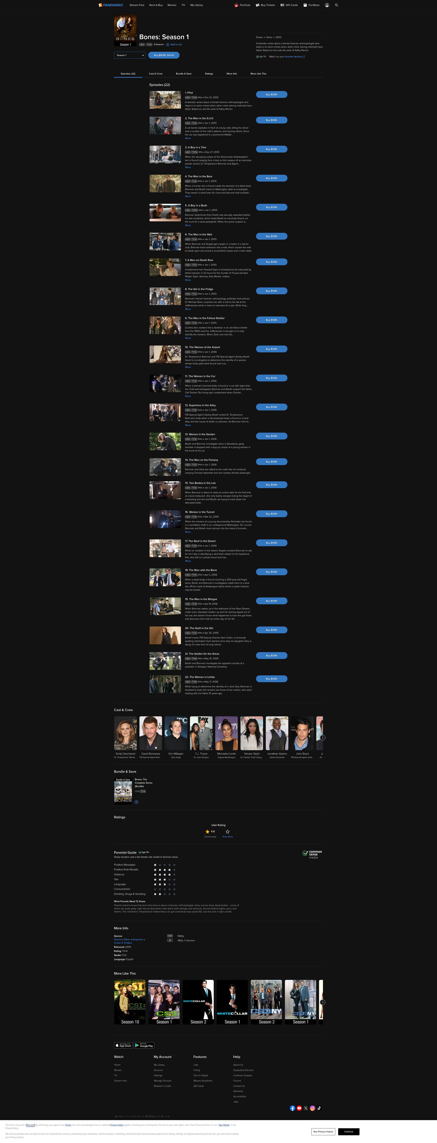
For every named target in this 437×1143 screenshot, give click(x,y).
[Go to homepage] (111, 5)
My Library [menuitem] (197, 5)
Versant (30, 1125)
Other (127, 939)
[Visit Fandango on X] (306, 1108)
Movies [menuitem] (172, 5)
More (188, 138)
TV (115, 1075)
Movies (118, 1070)
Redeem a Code (162, 1086)
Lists (196, 1064)
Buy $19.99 (167, 55)
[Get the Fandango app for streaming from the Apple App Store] (123, 1045)
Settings (158, 1075)
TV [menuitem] (183, 5)
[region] (218, 1131)
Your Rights (223, 1125)
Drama (118, 939)
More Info (232, 73)
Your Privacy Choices (323, 1131)
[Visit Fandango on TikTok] (319, 1108)
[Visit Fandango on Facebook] (292, 1108)
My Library (159, 1064)
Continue (348, 1131)
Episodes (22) (128, 73)
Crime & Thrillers (123, 942)
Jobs (235, 1101)
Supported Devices (243, 1070)
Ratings (209, 73)
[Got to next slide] (322, 737)
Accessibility (239, 1096)
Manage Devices (162, 1080)
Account (158, 1070)
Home (117, 1064)
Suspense (137, 939)
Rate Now (228, 836)
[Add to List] (136, 802)
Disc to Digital (201, 1075)
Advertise (238, 1091)
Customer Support (242, 1075)
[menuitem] (289, 5)
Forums (237, 1080)
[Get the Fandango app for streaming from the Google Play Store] (144, 1045)
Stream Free (120, 1080)
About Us (238, 1064)
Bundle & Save (184, 73)
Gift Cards (199, 1086)
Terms (68, 1125)
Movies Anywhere (203, 1080)
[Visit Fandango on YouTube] (299, 1108)
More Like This (258, 73)
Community (210, 836)
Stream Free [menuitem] (137, 5)
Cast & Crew (155, 73)
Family (197, 1070)
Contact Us (239, 1086)
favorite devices (293, 56)
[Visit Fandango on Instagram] (312, 1108)
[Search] (336, 5)
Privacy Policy (117, 1125)
